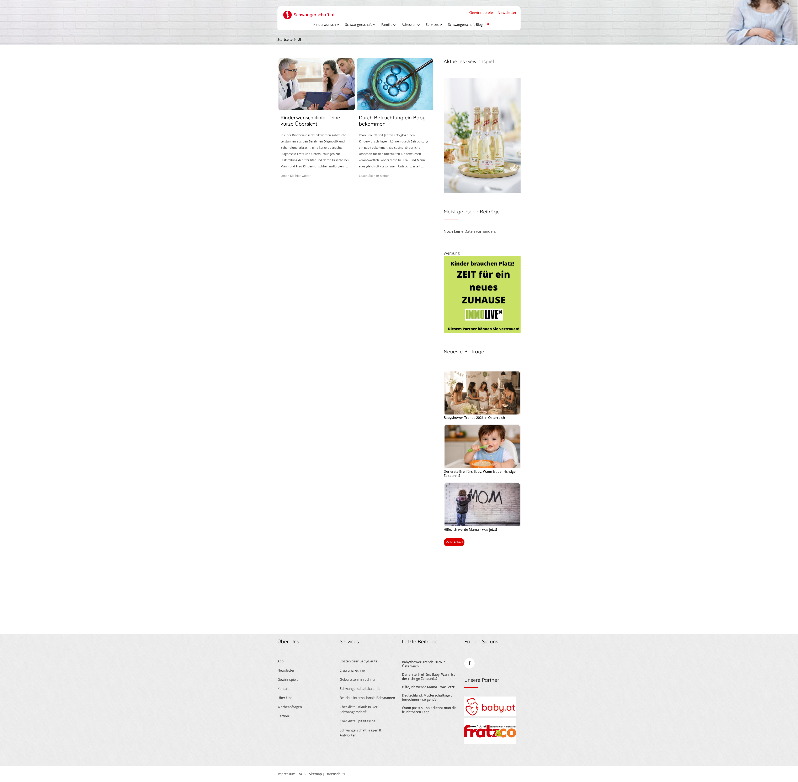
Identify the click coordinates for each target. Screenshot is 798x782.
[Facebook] (469, 663)
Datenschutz (335, 774)
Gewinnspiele (481, 12)
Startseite (285, 39)
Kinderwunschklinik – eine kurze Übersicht (310, 120)
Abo (280, 661)
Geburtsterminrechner (358, 679)
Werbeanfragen (289, 707)
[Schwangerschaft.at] (309, 12)
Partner (283, 716)
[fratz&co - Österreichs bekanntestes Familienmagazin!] (490, 743)
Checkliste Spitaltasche (358, 721)
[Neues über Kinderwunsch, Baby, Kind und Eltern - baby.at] (490, 715)
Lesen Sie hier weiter (296, 176)
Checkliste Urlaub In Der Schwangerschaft (359, 709)
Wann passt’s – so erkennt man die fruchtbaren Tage (429, 709)
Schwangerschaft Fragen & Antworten (361, 732)
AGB (302, 774)
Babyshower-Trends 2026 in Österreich (474, 417)
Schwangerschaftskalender (361, 688)
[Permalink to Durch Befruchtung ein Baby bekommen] (395, 108)
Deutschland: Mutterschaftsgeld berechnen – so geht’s (427, 697)
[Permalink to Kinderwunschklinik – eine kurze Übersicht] (316, 108)
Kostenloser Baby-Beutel (359, 661)
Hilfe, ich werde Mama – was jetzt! (470, 529)
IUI (299, 39)
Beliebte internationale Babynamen (367, 697)
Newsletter (507, 12)
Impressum (286, 774)
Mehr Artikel (454, 542)
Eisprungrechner (353, 670)
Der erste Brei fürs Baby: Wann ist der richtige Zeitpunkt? (480, 473)
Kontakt (283, 688)
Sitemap (315, 774)
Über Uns (284, 697)
